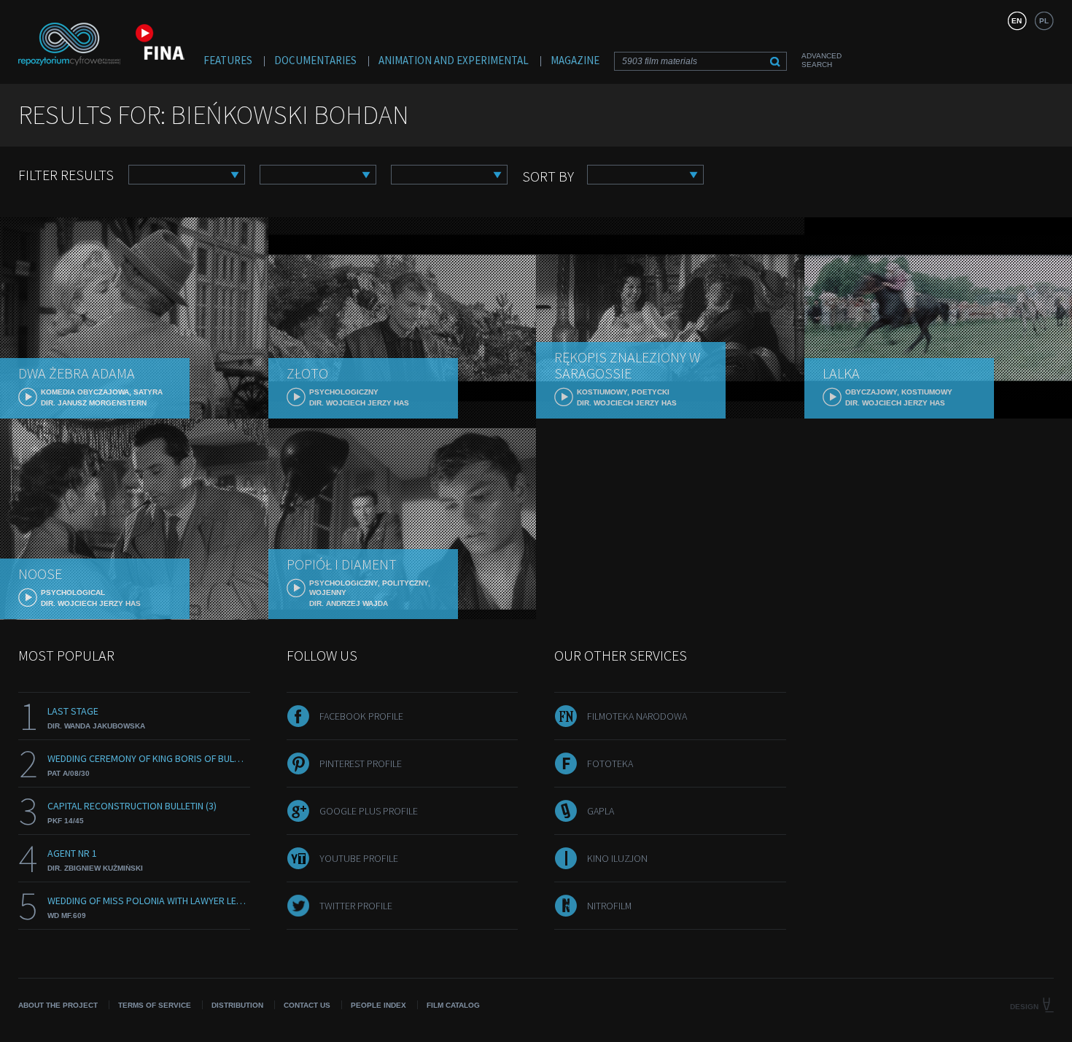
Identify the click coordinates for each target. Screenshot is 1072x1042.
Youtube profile (358, 858)
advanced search (821, 60)
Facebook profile (361, 716)
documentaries (315, 60)
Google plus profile (368, 810)
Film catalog (453, 1005)
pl (1044, 21)
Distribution (237, 1005)
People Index (378, 1005)
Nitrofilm (609, 905)
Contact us (307, 1005)
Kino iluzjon (617, 858)
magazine (575, 60)
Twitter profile (355, 905)
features (227, 60)
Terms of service (154, 1005)
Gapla (600, 810)
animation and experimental (453, 60)
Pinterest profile (360, 763)
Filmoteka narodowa (637, 716)
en (1016, 21)
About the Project (58, 1005)
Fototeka (610, 763)
